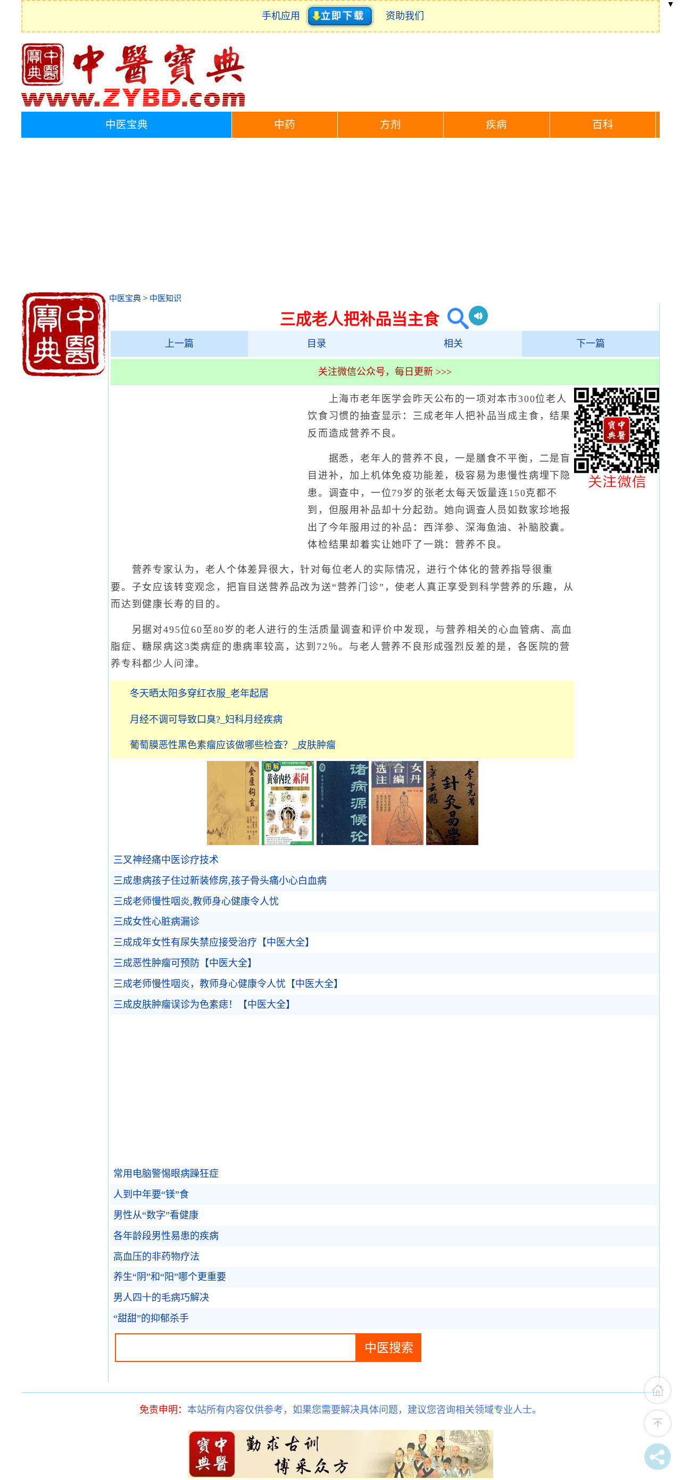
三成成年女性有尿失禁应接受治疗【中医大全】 (213, 942)
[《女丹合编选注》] (397, 842)
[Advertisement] (340, 217)
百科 (602, 124)
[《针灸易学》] (452, 842)
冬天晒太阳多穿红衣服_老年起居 (199, 693)
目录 (316, 343)
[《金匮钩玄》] (233, 842)
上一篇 (179, 343)
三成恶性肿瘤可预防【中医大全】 (185, 963)
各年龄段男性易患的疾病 (166, 1236)
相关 (453, 343)
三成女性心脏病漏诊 (156, 921)
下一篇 (590, 343)
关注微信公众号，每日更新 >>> (385, 371)
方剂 (390, 124)
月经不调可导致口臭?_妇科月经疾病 (206, 719)
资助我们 (405, 16)
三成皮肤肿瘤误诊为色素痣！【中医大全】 (204, 1004)
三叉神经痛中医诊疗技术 (166, 860)
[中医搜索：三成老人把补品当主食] (454, 319)
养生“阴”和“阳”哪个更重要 (169, 1277)
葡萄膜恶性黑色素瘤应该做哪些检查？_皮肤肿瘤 (233, 745)
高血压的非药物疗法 (156, 1256)
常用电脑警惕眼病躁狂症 (166, 1173)
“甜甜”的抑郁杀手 (151, 1318)
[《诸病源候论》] (343, 842)
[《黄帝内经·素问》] (288, 842)
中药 (284, 124)
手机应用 (283, 16)
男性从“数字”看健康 (155, 1215)
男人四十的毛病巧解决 (161, 1297)
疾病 (496, 124)
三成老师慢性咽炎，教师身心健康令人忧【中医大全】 (228, 984)
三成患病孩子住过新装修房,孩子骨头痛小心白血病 (220, 880)
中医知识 (165, 298)
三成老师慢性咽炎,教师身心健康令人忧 (196, 901)
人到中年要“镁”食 (151, 1194)
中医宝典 (126, 124)
